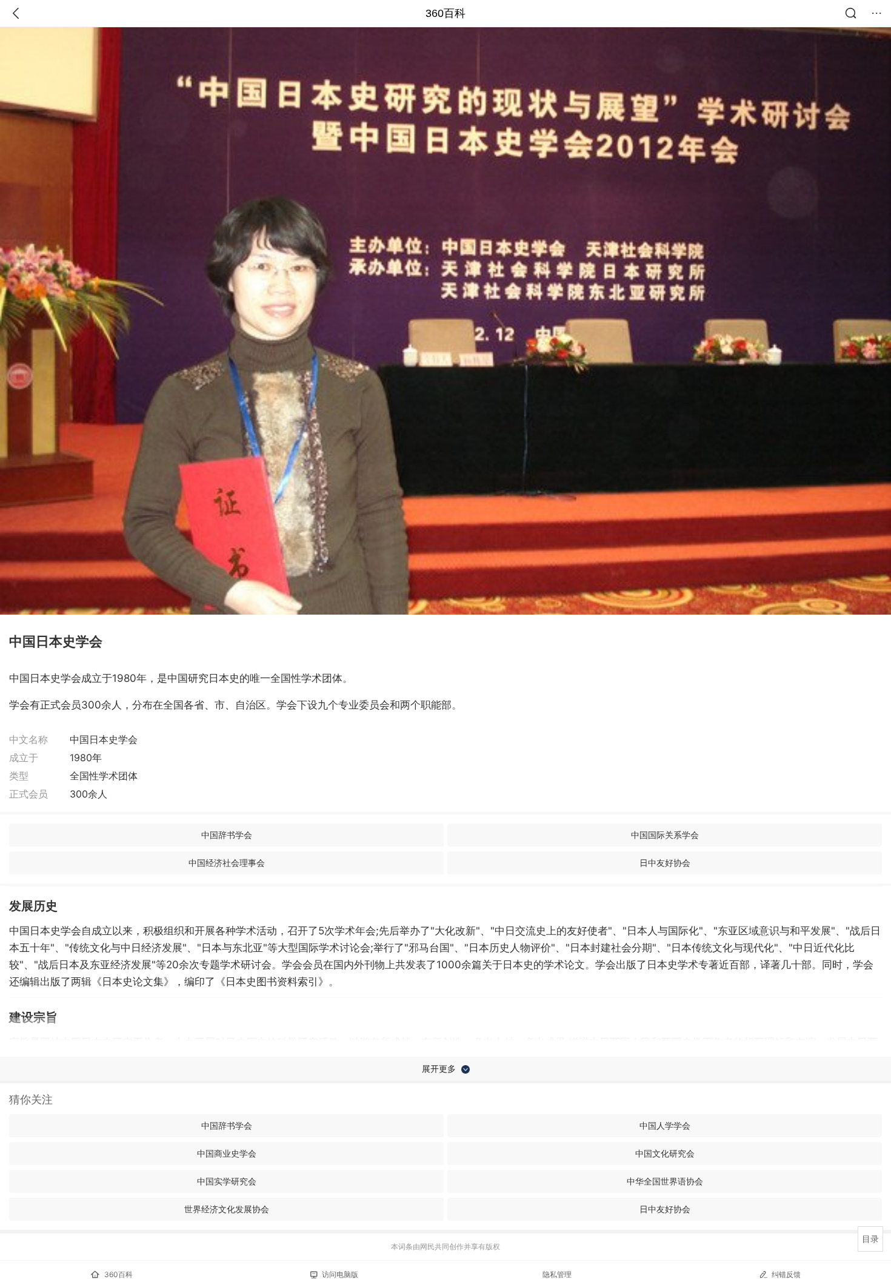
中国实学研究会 (226, 1181)
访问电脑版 (340, 1274)
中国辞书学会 (226, 835)
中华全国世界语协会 (665, 1181)
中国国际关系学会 (665, 835)
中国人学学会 (664, 1125)
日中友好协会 (664, 862)
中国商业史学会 (226, 1153)
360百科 (445, 13)
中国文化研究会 (665, 1153)
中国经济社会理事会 (227, 862)
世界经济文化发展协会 (226, 1209)
